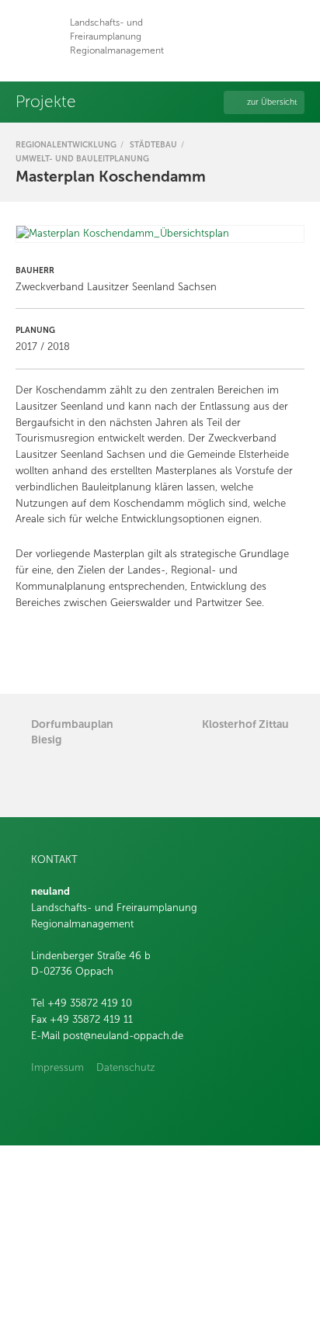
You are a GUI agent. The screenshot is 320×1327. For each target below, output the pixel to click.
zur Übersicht (272, 102)
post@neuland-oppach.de (123, 1036)
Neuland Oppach (37, 37)
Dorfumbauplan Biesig (72, 732)
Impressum (57, 1067)
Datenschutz (125, 1067)
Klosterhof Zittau (245, 724)
